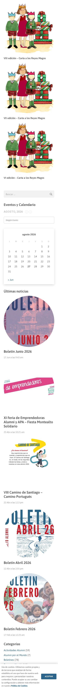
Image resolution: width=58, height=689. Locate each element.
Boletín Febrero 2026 (19, 629)
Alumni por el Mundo (15, 655)
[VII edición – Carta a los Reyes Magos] (29, 65)
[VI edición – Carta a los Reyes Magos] (29, 125)
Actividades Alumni (14, 650)
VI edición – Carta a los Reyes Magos (24, 177)
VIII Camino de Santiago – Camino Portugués (23, 494)
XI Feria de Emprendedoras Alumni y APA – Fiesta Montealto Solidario (28, 422)
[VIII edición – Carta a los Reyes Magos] (29, 5)
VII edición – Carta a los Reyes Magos (24, 118)
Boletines (9, 659)
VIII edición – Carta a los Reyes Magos (25, 58)
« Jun (10, 279)
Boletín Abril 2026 (17, 563)
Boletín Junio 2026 (18, 351)
